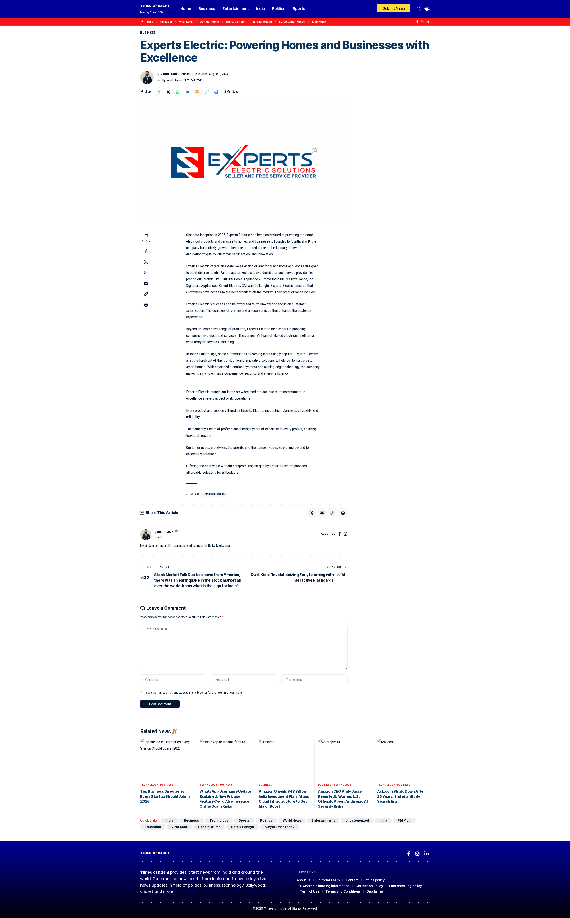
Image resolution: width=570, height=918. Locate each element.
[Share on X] (168, 91)
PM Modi (166, 21)
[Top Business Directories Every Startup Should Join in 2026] (166, 760)
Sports (244, 820)
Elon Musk (319, 21)
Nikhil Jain (168, 74)
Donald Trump (209, 21)
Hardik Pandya (262, 21)
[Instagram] (422, 21)
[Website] (333, 534)
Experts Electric (214, 494)
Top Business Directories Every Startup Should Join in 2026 (165, 796)
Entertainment (323, 820)
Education (153, 827)
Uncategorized (357, 820)
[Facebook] (417, 21)
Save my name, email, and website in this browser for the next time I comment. (194, 692)
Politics (266, 820)
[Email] (197, 91)
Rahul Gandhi (235, 21)
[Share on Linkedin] (187, 91)
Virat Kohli (186, 21)
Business (147, 33)
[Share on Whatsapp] (177, 91)
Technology (149, 784)
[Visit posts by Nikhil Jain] (147, 77)
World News (292, 820)
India (150, 21)
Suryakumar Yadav (292, 21)
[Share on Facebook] (158, 91)
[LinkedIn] (427, 21)
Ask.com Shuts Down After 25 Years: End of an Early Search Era (401, 796)
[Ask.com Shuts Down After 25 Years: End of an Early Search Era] (403, 760)
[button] (419, 9)
